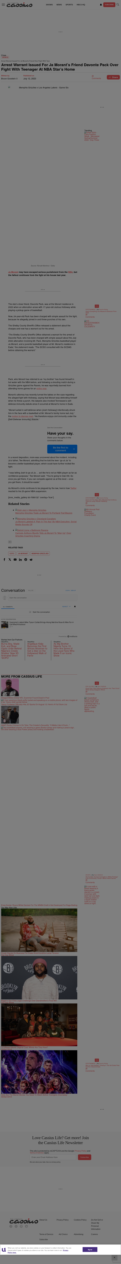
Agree (90, 1249)
